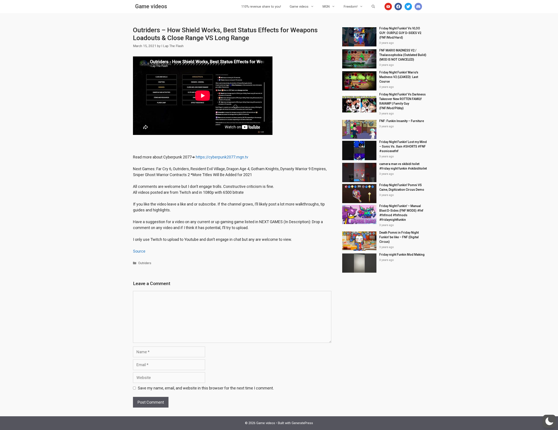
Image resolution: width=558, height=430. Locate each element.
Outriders (144, 263)
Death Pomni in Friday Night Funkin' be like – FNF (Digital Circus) (399, 237)
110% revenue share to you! (261, 6)
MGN (326, 6)
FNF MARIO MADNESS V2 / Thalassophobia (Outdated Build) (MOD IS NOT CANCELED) (402, 55)
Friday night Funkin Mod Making (402, 254)
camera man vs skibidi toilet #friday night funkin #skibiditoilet (403, 166)
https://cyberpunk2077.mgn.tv (222, 157)
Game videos (151, 6)
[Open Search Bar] (373, 6)
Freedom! (350, 6)
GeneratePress (302, 423)
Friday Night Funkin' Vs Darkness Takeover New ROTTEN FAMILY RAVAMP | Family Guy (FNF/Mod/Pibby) (402, 101)
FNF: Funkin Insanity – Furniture (401, 121)
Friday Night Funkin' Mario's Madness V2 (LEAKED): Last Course (398, 77)
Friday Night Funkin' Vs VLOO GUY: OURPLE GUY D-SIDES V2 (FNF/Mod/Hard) (400, 33)
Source (139, 251)
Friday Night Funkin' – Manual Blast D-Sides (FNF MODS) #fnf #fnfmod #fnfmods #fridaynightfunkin (401, 212)
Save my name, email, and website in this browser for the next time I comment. (206, 388)
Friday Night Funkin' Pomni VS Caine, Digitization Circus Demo (401, 187)
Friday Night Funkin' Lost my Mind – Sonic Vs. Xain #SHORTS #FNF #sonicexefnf (403, 146)
